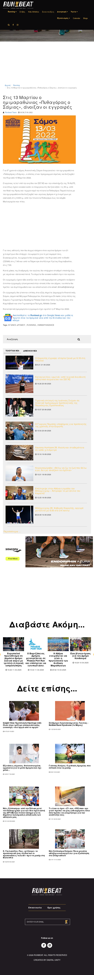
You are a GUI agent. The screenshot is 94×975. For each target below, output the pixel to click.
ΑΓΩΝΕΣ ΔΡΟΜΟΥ (16, 325)
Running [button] (12, 11)
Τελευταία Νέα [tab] (12, 350)
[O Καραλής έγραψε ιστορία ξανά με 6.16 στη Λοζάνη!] (19, 363)
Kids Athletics (33, 11)
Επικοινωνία (35, 907)
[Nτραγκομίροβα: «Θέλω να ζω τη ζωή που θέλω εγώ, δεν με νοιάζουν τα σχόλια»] (19, 473)
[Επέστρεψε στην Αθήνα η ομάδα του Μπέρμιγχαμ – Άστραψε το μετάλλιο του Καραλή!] (19, 493)
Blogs (85, 18)
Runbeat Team (11, 112)
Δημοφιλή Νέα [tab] (30, 351)
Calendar (76, 18)
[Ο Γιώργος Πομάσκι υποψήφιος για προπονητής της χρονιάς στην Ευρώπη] (19, 431)
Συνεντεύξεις (48, 11)
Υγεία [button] (74, 11)
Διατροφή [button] (62, 11)
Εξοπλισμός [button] (63, 18)
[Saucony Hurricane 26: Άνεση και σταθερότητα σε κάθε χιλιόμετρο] (19, 452)
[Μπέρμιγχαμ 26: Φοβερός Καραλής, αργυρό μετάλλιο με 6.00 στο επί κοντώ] (19, 515)
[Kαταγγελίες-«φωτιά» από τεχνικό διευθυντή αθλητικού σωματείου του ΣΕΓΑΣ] (19, 383)
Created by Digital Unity (47, 960)
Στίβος (22, 11)
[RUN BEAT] (18, 5)
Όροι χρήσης (53, 907)
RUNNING (31, 325)
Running (16, 85)
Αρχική (8, 85)
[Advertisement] (47, 66)
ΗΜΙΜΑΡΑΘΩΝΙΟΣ (45, 325)
